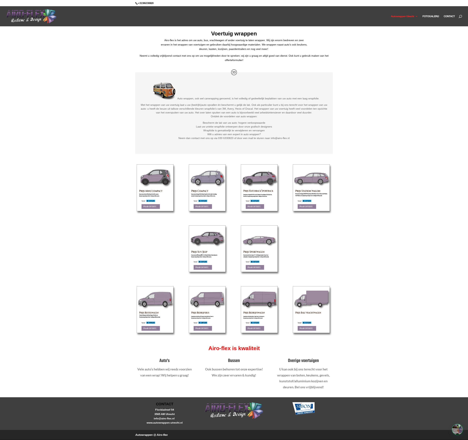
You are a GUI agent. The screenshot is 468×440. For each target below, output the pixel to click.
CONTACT (449, 16)
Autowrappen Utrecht (402, 16)
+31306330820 (146, 3)
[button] (457, 429)
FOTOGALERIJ (430, 16)
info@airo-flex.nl (164, 418)
